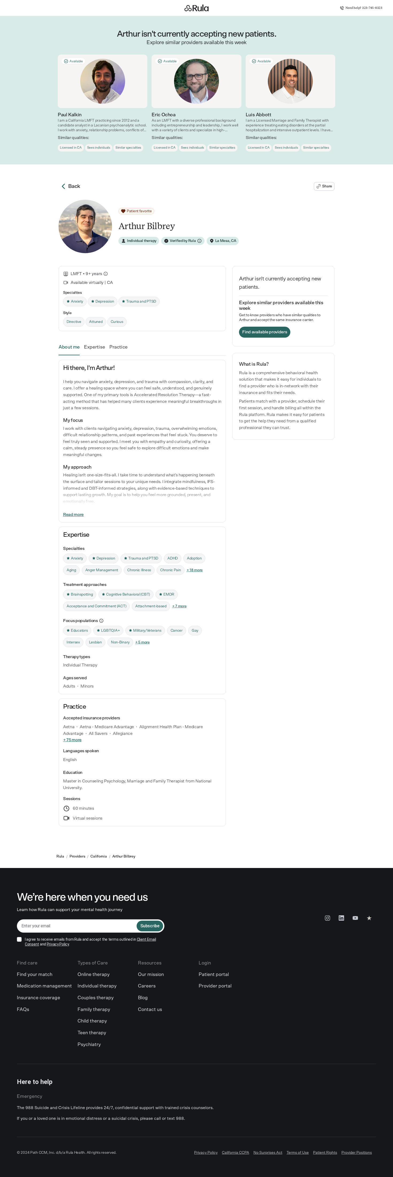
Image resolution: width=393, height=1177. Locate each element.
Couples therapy (96, 997)
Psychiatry (89, 1044)
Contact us (150, 1009)
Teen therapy (92, 1033)
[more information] (101, 621)
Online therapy (94, 974)
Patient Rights (325, 1153)
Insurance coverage (38, 997)
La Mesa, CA (225, 241)
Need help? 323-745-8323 (364, 8)
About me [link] (69, 347)
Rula (60, 856)
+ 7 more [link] (179, 606)
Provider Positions (356, 1153)
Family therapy (94, 1009)
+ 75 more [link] (72, 740)
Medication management (44, 986)
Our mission (151, 974)
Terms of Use (298, 1153)
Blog (143, 997)
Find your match (34, 974)
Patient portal (214, 974)
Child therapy (92, 1021)
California (98, 856)
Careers (147, 986)
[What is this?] (105, 273)
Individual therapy (97, 986)
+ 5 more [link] (142, 642)
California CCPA (235, 1153)
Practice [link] (118, 347)
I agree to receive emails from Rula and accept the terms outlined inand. (90, 941)
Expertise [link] (94, 347)
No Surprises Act (267, 1153)
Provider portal (215, 986)
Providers (77, 856)
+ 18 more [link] (195, 570)
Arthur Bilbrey (123, 856)
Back (74, 186)
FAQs (23, 1009)
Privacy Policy (58, 944)
